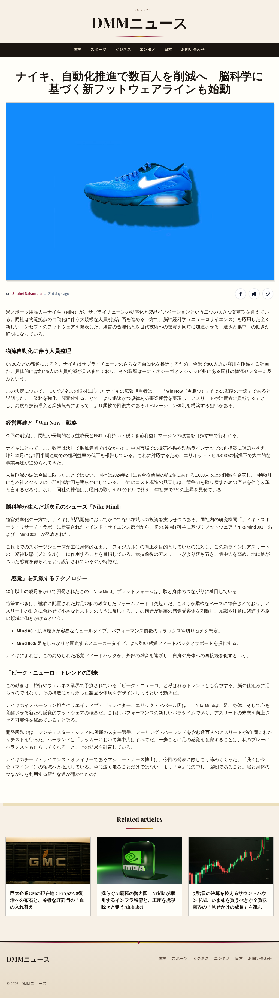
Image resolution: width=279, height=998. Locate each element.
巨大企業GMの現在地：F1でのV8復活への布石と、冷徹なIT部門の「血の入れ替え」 (47, 899)
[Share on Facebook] (240, 293)
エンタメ (148, 49)
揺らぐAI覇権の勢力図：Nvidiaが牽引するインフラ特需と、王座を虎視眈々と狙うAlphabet (138, 899)
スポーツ (99, 49)
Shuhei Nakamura (27, 293)
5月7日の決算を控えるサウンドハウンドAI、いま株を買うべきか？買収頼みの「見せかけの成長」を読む (230, 899)
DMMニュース (139, 22)
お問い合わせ (193, 49)
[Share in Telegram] (254, 293)
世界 (78, 49)
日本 (168, 49)
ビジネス (123, 49)
